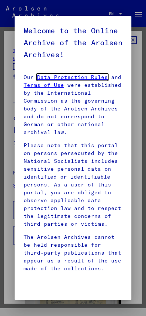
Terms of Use (44, 85)
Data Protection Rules (72, 77)
